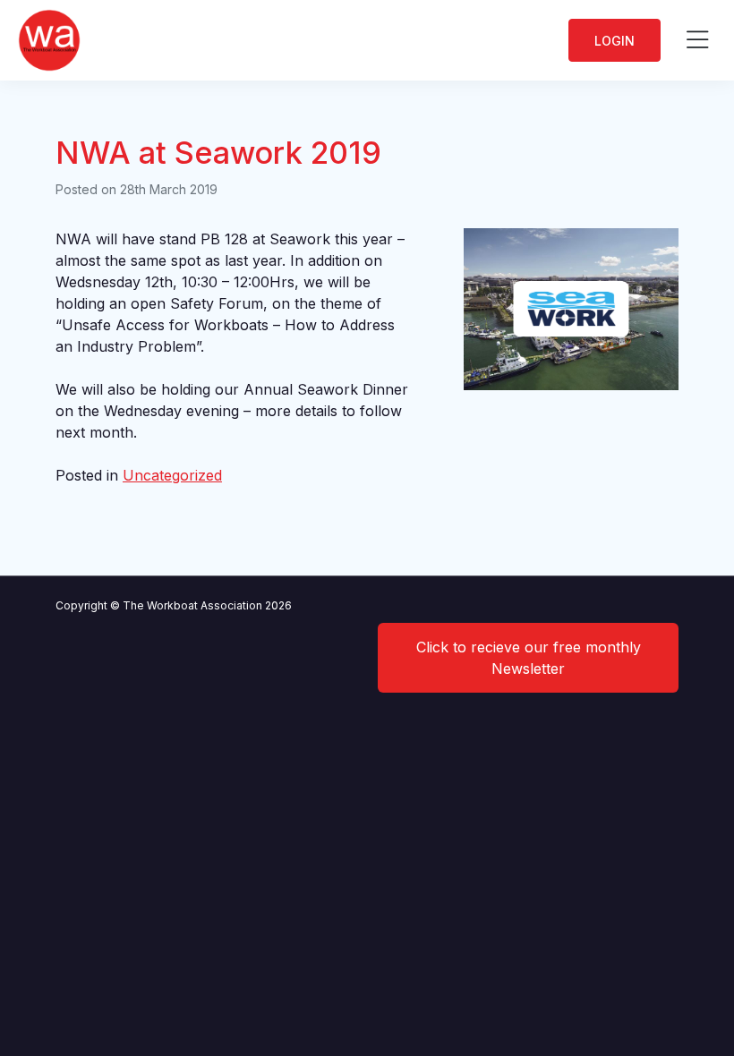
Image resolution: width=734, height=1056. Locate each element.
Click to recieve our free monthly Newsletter (528, 657)
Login (614, 40)
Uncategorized (172, 475)
